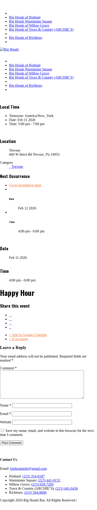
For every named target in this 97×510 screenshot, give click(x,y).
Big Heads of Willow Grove (29, 25)
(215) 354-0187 (33, 476)
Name (5, 405)
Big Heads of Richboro (25, 38)
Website (5, 422)
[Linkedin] (10, 323)
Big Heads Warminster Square (30, 21)
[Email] (10, 327)
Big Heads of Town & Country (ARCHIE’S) (41, 29)
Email (5, 414)
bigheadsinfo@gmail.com (28, 468)
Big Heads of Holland (24, 17)
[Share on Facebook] (10, 315)
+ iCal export (18, 339)
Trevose (17, 166)
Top (3, 508)
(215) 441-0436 (66, 488)
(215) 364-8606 (35, 492)
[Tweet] (10, 319)
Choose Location (15, 53)
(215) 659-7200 (42, 484)
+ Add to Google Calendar (28, 335)
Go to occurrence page (25, 185)
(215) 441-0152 (49, 480)
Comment (8, 368)
